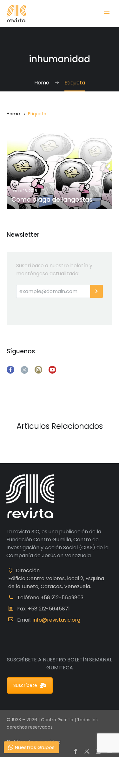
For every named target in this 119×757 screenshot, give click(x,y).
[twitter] (24, 370)
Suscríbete (25, 685)
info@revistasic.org (56, 620)
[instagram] (38, 370)
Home (13, 114)
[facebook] (10, 370)
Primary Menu (106, 13)
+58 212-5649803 (62, 597)
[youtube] (52, 370)
